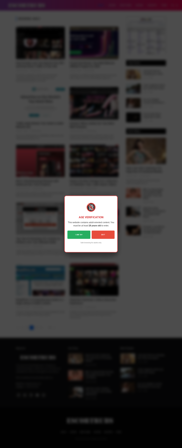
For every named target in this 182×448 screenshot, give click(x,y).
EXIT (103, 235)
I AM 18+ (78, 235)
